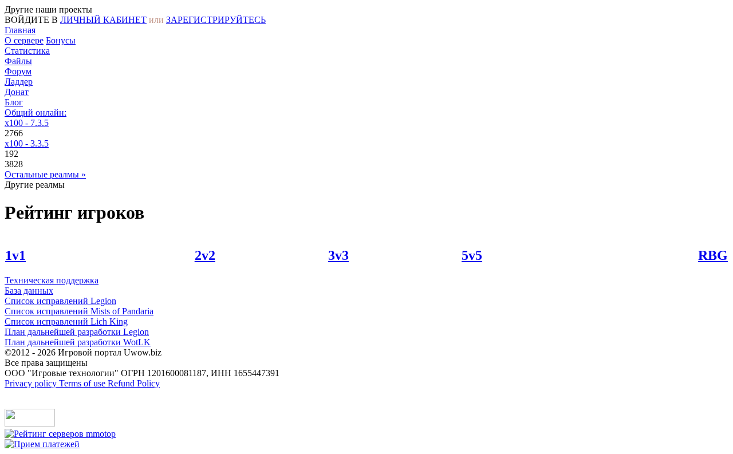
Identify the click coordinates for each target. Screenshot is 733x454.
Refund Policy (134, 383)
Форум (18, 71)
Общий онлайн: (35, 112)
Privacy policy (32, 383)
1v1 (15, 255)
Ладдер (19, 81)
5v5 (472, 255)
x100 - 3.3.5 (27, 143)
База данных (29, 290)
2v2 (205, 255)
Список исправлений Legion (60, 301)
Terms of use (83, 383)
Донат (17, 92)
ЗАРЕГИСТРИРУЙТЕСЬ (216, 20)
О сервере (24, 40)
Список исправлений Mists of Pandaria (79, 311)
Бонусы (61, 40)
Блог (14, 102)
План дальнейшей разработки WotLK (78, 342)
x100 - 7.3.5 (27, 123)
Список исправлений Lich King (66, 321)
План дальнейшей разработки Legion (77, 332)
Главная (20, 30)
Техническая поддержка (51, 280)
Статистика (27, 51)
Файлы (18, 61)
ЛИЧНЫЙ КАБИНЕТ (103, 20)
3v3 (338, 255)
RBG (713, 255)
